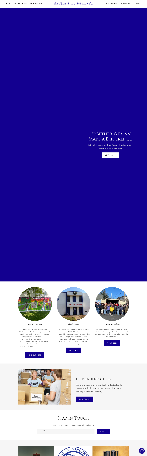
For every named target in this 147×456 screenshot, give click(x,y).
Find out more (34, 355)
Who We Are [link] (36, 4)
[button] (138, 4)
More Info (73, 350)
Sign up (103, 431)
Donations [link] (126, 4)
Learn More (110, 155)
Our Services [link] (20, 4)
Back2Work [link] (111, 4)
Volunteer (112, 343)
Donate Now (84, 399)
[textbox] (65, 431)
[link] (73, 4)
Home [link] (7, 4)
